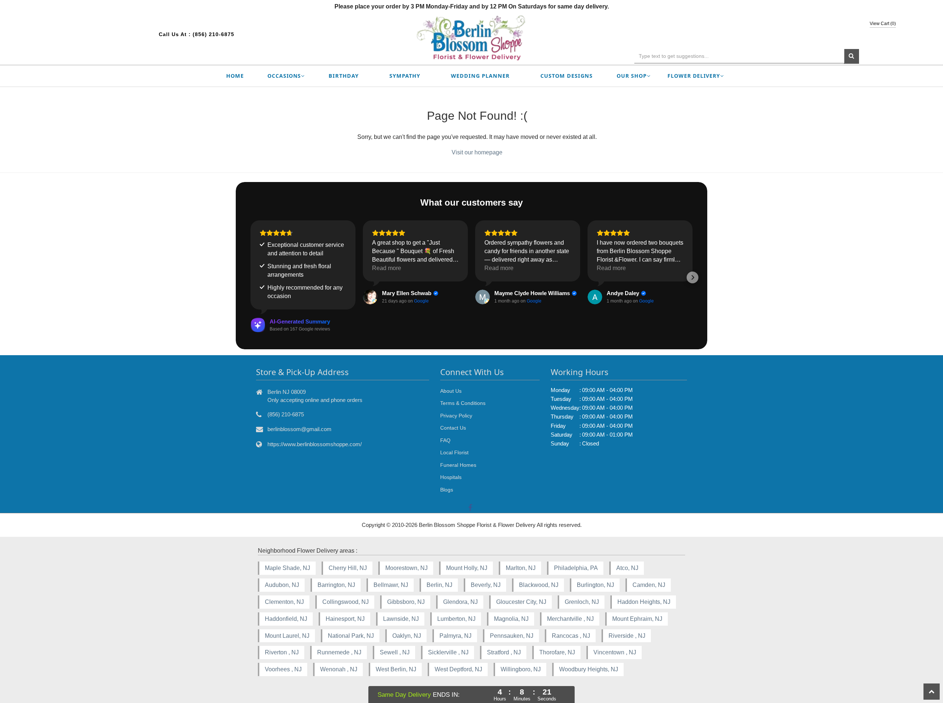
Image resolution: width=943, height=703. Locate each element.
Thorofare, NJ (557, 652)
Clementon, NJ (284, 602)
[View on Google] (370, 297)
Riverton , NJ (282, 652)
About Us (451, 391)
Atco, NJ (627, 568)
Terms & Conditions (462, 403)
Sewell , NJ (395, 652)
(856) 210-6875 (213, 34)
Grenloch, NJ (582, 602)
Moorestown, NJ (406, 568)
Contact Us (453, 428)
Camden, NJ (648, 585)
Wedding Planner (480, 75)
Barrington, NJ (336, 585)
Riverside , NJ (627, 636)
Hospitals (451, 477)
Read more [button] (386, 268)
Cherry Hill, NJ (348, 568)
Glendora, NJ (460, 602)
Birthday (344, 75)
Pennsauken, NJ (511, 636)
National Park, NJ (351, 636)
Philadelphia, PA (576, 568)
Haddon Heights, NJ (643, 602)
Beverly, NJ (486, 585)
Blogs (446, 490)
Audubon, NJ (282, 585)
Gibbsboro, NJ (406, 602)
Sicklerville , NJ (448, 652)
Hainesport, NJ (345, 619)
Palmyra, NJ (455, 636)
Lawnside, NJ (401, 619)
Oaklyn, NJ (406, 636)
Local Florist (454, 452)
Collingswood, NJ (345, 602)
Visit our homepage (477, 152)
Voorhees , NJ (283, 669)
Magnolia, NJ (511, 619)
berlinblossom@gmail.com (299, 429)
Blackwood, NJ (538, 585)
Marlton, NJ (521, 568)
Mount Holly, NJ (466, 568)
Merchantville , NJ (570, 619)
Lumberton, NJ (456, 619)
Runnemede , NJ (339, 652)
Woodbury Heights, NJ (588, 669)
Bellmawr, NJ (391, 585)
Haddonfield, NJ (286, 619)
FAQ (445, 440)
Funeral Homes (458, 465)
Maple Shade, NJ (287, 568)
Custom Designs (566, 75)
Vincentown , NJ (614, 652)
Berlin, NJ (439, 585)
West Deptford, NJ (458, 669)
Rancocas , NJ (571, 636)
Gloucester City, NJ (521, 602)
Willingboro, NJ (521, 669)
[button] (250, 277)
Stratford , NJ (504, 652)
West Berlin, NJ (396, 669)
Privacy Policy (456, 416)
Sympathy (404, 75)
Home (235, 75)
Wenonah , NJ (338, 669)
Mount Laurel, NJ (287, 636)
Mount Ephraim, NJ (637, 619)
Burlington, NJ (595, 585)
